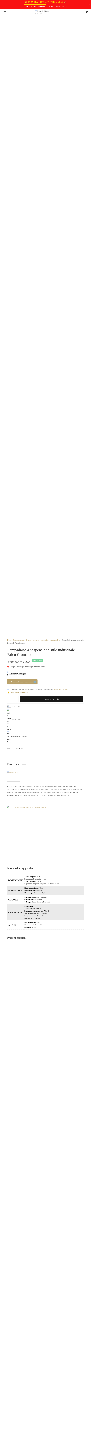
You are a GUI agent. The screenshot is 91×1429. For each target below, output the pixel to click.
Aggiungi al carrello (52, 699)
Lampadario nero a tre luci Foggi (71, 984)
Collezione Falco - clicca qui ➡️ (22, 682)
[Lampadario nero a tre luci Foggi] (72, 965)
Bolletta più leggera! (61, 689)
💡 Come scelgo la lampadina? (18, 692)
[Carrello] (86, 12)
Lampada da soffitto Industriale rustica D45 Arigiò (18, 1030)
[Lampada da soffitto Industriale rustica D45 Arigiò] (19, 1011)
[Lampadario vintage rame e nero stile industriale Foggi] (45, 965)
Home (9, 640)
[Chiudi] (89, 4)
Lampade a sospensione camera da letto (46, 640)
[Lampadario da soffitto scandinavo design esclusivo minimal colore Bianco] (19, 965)
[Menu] (4, 12)
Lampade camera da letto (22, 640)
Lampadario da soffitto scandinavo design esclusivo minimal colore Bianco (17, 986)
